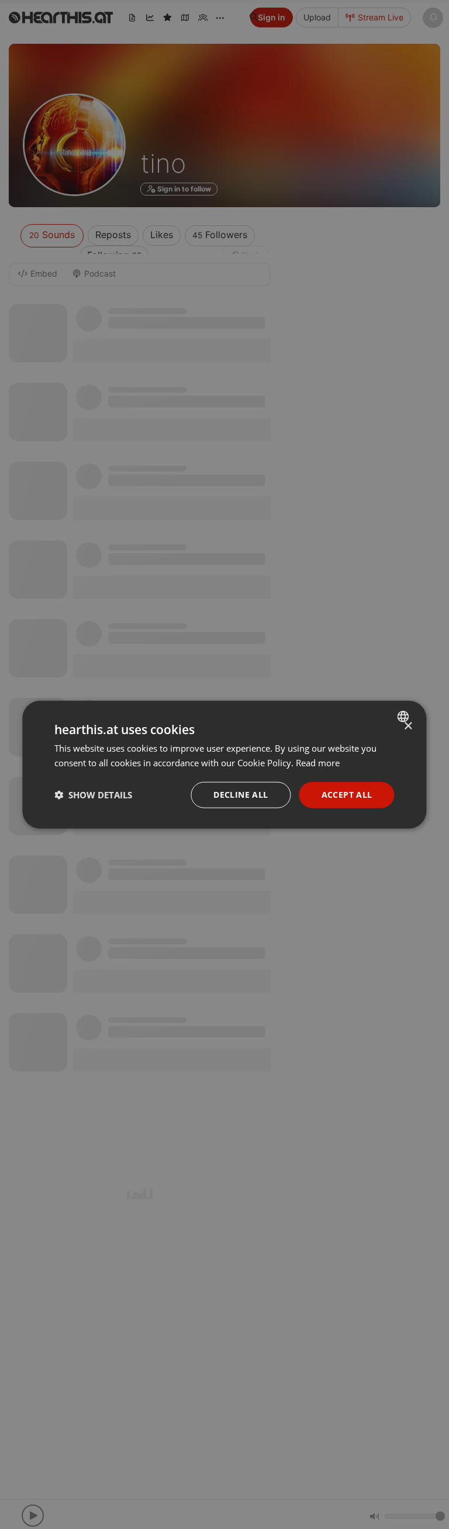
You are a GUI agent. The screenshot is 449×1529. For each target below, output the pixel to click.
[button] (93, 794)
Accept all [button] (347, 794)
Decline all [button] (240, 794)
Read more (318, 763)
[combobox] (405, 716)
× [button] (407, 726)
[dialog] (224, 765)
